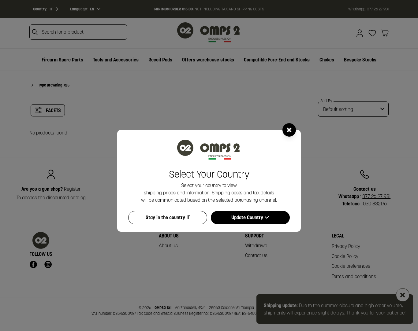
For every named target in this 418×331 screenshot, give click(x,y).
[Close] (289, 130)
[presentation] (209, 165)
